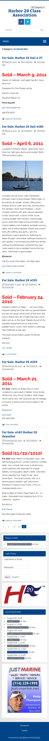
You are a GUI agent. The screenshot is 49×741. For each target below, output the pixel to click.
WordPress (23, 738)
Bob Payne (7, 509)
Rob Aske (6, 415)
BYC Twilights (13, 621)
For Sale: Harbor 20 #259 (19, 362)
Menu (6, 41)
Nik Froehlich (26, 62)
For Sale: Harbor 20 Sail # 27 (22, 58)
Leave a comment (13, 119)
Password (8, 567)
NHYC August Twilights (18, 627)
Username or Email (13, 559)
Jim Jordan (7, 348)
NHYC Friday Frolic (15, 658)
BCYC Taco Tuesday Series (19, 544)
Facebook (24, 726)
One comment (11, 424)
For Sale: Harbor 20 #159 (19, 280)
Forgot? (15, 577)
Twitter (25, 731)
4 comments (10, 354)
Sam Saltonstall (9, 266)
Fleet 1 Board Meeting (17, 652)
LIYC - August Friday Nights (20, 633)
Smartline (36, 738)
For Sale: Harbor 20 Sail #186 (22, 126)
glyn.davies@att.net (11, 107)
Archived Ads (8, 287)
